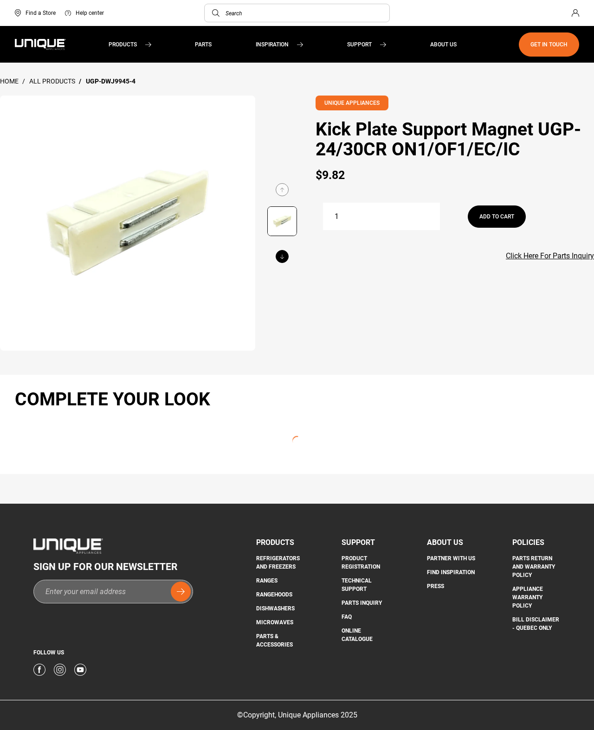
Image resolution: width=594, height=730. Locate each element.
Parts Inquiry (362, 603)
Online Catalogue (357, 635)
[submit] (181, 592)
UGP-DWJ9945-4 (111, 81)
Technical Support (357, 584)
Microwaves (274, 622)
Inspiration (272, 44)
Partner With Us (451, 558)
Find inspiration (451, 572)
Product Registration (361, 562)
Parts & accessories (274, 640)
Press (435, 586)
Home (10, 81)
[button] (216, 13)
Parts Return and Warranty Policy (533, 566)
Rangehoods (274, 594)
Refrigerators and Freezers (278, 562)
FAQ (347, 617)
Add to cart (496, 216)
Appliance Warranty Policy (527, 597)
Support (359, 44)
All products (53, 81)
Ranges (267, 580)
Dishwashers (275, 608)
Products (123, 44)
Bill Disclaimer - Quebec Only (535, 623)
